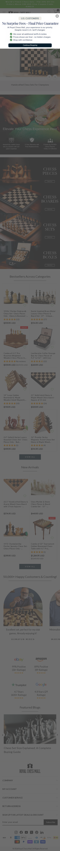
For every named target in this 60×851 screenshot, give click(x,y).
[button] (57, 16)
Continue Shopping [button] (30, 45)
